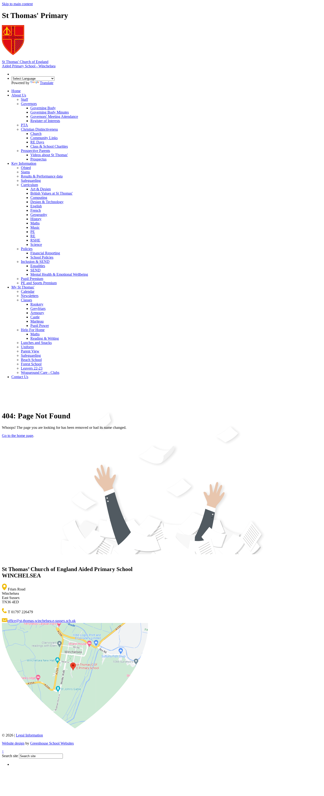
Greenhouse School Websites (52, 743)
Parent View (30, 351)
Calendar (27, 291)
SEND (35, 270)
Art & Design (40, 189)
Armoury (37, 313)
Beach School (31, 360)
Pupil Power (39, 326)
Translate (46, 83)
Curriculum (29, 185)
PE (32, 232)
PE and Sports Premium (39, 283)
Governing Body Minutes (49, 112)
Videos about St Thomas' (49, 155)
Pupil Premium (32, 279)
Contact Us (19, 377)
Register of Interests (45, 121)
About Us (18, 95)
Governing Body (43, 108)
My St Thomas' (22, 287)
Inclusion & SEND (35, 262)
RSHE (35, 240)
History (36, 219)
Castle (35, 317)
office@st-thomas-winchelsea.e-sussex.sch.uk (41, 621)
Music (35, 227)
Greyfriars (38, 309)
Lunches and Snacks (36, 343)
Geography (38, 215)
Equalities (37, 266)
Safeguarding (31, 180)
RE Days (37, 142)
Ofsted (26, 168)
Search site (10, 756)
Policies (26, 249)
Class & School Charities (49, 146)
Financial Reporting (45, 253)
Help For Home (33, 330)
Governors (29, 104)
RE (32, 236)
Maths (35, 223)
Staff (24, 99)
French (35, 210)
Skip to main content (17, 4)
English (36, 206)
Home (16, 91)
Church (36, 134)
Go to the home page (17, 436)
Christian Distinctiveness (39, 129)
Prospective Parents (35, 151)
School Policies (41, 257)
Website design (13, 743)
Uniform (27, 347)
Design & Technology (47, 202)
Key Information (23, 163)
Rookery (36, 304)
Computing (38, 198)
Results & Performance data (42, 176)
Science (36, 244)
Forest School (31, 364)
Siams (25, 172)
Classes (26, 300)
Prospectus (38, 159)
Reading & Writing (44, 338)
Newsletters (29, 296)
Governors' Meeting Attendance (54, 116)
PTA (24, 125)
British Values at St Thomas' (51, 193)
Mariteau (37, 321)
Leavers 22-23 (31, 368)
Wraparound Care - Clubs (40, 373)
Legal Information (29, 735)
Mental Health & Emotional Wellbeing (59, 274)
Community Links (44, 138)
